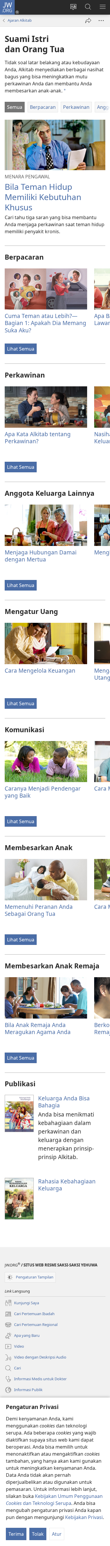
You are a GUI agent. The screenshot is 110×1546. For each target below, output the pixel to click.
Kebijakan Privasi (84, 1517)
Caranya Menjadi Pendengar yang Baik (43, 791)
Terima (16, 1534)
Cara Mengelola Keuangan (40, 670)
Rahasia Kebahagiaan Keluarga (67, 1184)
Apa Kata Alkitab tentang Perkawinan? (38, 437)
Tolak (38, 1534)
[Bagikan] (88, 20)
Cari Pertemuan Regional (31, 1325)
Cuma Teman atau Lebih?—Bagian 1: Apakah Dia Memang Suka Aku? (45, 323)
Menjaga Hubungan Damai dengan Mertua (41, 555)
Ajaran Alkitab (20, 20)
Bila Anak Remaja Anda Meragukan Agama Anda (38, 1028)
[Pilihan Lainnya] (101, 20)
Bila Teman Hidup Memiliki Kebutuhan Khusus (43, 197)
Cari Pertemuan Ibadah (30, 1314)
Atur (57, 1534)
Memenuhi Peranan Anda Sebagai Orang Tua (39, 910)
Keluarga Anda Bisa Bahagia (64, 1101)
